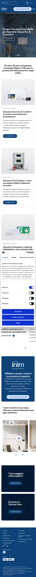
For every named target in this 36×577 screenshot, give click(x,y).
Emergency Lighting (10, 243)
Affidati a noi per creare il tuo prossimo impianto (18, 375)
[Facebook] (4, 559)
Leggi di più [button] (7, 336)
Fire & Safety (7, 177)
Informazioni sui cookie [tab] (27, 257)
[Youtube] (10, 559)
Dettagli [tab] (14, 257)
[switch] (31, 292)
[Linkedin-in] (7, 559)
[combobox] (9, 2)
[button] (10, 136)
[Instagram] (13, 559)
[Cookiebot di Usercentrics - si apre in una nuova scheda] (26, 252)
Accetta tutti (18, 311)
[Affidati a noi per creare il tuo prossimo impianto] (18, 365)
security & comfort (10, 108)
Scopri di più (9, 39)
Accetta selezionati (18, 317)
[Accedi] (27, 2)
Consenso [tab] (5, 257)
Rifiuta (18, 323)
